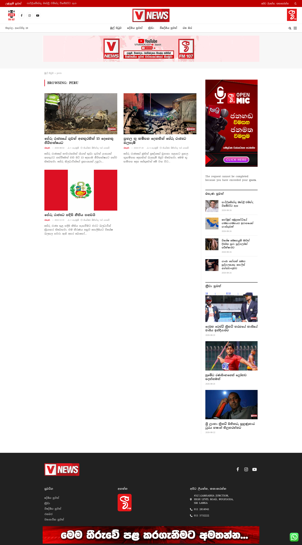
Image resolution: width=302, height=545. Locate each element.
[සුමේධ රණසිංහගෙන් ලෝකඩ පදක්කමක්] (231, 356)
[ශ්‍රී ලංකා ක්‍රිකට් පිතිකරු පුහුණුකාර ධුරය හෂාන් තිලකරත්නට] (231, 404)
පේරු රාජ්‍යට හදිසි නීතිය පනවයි (69, 215)
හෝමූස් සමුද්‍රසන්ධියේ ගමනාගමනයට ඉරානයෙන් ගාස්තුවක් (62, 3)
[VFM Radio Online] (10, 15)
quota (252, 180)
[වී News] (151, 15)
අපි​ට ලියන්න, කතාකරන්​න (275, 3)
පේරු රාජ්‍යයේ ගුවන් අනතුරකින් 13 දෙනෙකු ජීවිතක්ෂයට (78, 141)
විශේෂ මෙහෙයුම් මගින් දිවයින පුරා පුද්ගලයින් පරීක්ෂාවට (236, 244)
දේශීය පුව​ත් (134, 28)
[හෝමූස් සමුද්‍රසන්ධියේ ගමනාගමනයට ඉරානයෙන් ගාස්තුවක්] (211, 223)
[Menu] (295, 28)
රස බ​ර (187, 28)
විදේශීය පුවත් (168, 28)
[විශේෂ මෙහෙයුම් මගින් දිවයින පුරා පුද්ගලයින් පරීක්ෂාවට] (211, 244)
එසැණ (47, 148)
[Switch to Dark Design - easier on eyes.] (295, 3)
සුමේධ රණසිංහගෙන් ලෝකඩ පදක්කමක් (225, 377)
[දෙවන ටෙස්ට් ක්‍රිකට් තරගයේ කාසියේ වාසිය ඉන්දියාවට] (231, 307)
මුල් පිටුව (115, 28)
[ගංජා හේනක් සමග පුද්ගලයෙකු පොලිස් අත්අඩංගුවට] (211, 265)
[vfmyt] (151, 49)
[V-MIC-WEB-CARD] (231, 123)
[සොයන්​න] (290, 28)
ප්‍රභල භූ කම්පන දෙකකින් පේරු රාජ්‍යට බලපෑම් (155, 141)
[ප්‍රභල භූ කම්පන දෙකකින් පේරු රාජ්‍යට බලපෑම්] (160, 113)
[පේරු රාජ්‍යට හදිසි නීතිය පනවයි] (80, 190)
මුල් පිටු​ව (49, 73)
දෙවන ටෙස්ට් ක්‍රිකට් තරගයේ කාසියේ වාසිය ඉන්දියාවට (231, 328)
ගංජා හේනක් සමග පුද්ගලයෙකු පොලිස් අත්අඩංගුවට (233, 265)
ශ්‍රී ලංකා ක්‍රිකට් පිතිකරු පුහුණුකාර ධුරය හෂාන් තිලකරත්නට (230, 426)
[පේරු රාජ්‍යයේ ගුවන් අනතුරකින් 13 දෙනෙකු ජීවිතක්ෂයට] (80, 113)
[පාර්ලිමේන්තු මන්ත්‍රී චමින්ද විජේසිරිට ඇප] (211, 206)
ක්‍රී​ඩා (151, 28)
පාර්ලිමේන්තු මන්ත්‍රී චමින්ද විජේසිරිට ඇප (237, 204)
